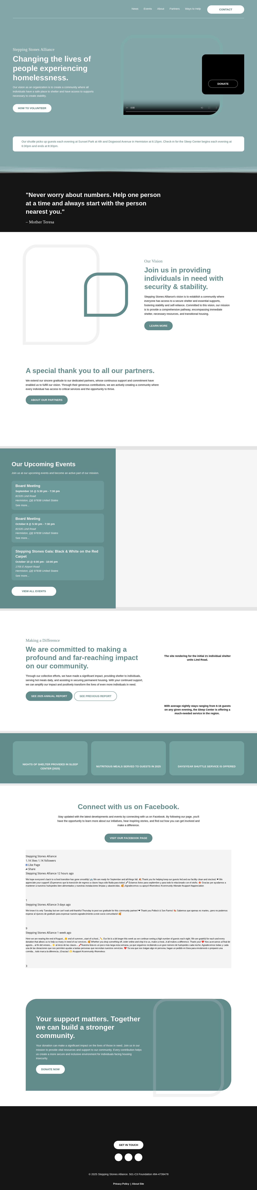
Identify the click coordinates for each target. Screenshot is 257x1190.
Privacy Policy (121, 1183)
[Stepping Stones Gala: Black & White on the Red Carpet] (58, 563)
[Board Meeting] (58, 495)
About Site (138, 1183)
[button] (225, 9)
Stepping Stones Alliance (41, 856)
